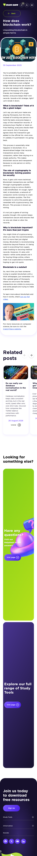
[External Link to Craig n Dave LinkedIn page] (23, 841)
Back (13, 13)
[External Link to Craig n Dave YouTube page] (17, 841)
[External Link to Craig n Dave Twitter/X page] (11, 841)
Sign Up (11, 808)
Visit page (11, 557)
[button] (31, 355)
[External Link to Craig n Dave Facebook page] (5, 841)
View (13, 425)
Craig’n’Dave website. (12, 329)
